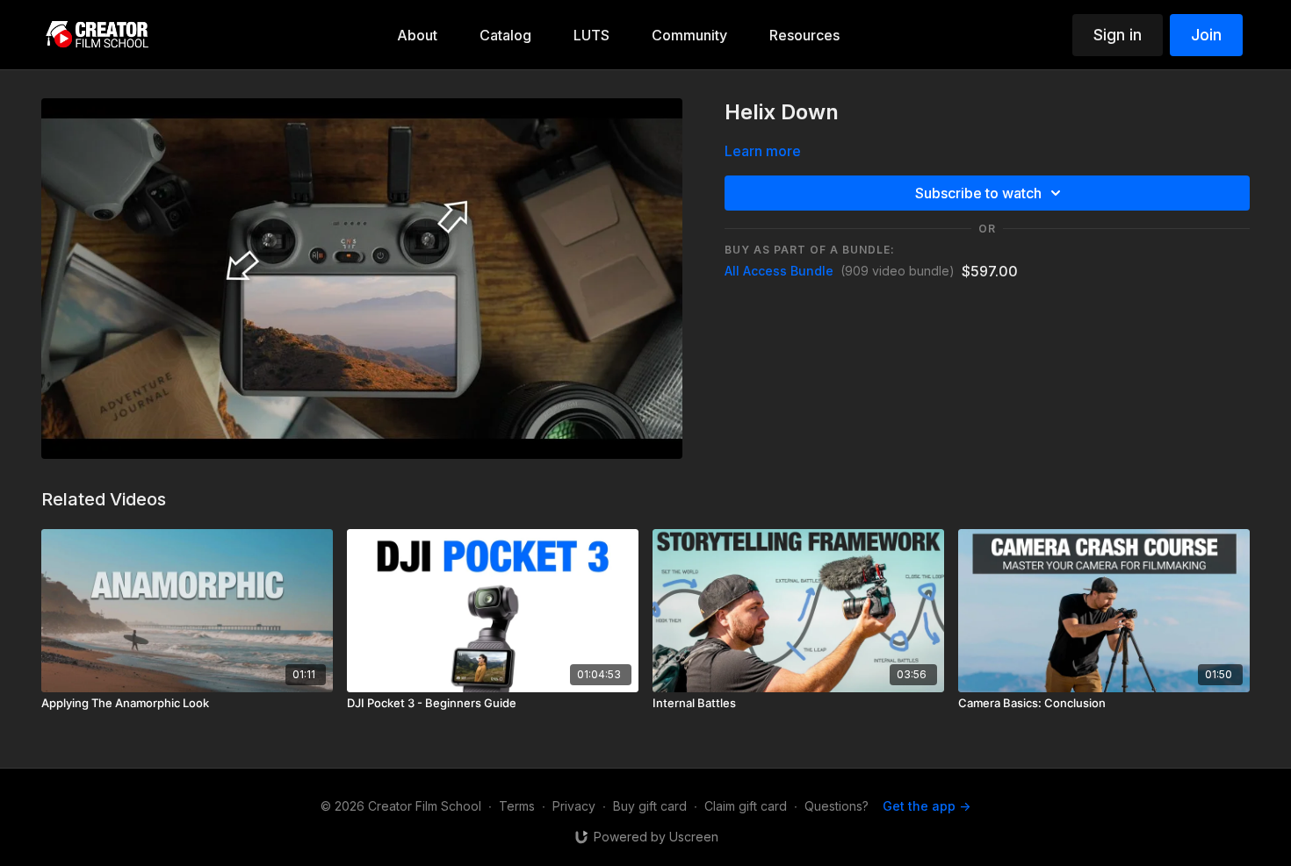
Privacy (573, 805)
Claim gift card (745, 805)
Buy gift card (650, 805)
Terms (517, 805)
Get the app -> (926, 805)
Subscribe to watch (978, 193)
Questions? (836, 805)
